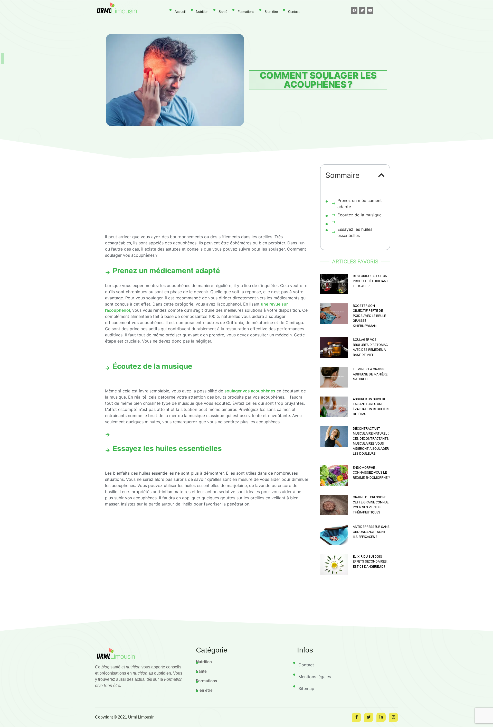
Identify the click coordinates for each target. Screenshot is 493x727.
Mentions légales (314, 676)
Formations (246, 12)
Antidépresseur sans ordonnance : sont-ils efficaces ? (371, 532)
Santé (223, 12)
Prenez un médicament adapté (359, 203)
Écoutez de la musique (359, 214)
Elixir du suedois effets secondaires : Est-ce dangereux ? (370, 561)
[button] (381, 175)
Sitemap (306, 688)
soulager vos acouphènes (249, 390)
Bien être (271, 12)
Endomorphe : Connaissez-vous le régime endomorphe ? (371, 473)
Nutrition (202, 12)
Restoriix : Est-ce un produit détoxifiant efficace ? (370, 281)
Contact (294, 12)
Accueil (180, 12)
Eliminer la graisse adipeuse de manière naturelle (370, 374)
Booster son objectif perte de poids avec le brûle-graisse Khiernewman (370, 316)
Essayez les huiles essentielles (354, 232)
